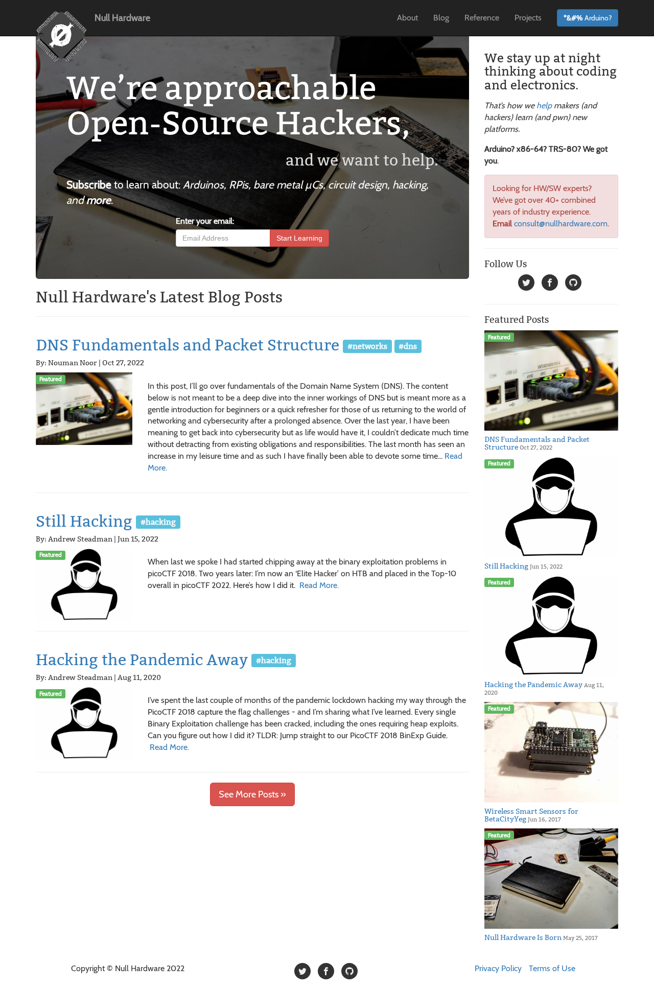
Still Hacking (84, 521)
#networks (367, 345)
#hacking (158, 522)
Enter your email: (205, 221)
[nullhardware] (526, 284)
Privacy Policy (498, 968)
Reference (481, 17)
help (544, 105)
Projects (528, 17)
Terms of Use (552, 968)
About (407, 17)
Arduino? (588, 17)
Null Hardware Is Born (523, 937)
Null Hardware (122, 17)
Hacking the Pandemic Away (142, 660)
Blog (441, 17)
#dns (408, 345)
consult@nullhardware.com (561, 223)
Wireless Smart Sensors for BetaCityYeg (531, 815)
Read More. (319, 585)
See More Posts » (252, 794)
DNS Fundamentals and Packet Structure (187, 345)
